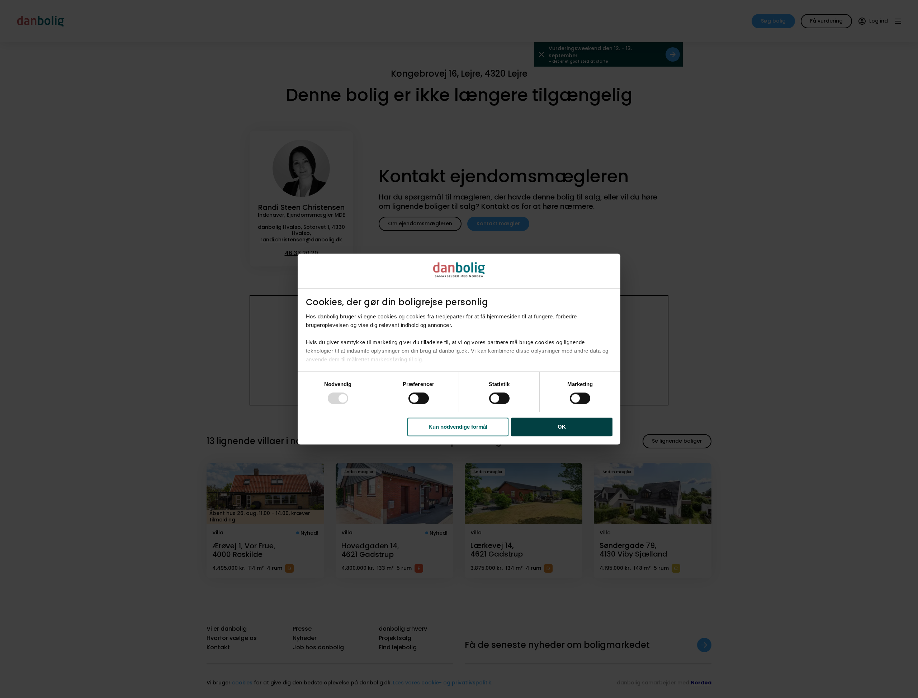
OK (562, 427)
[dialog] (459, 349)
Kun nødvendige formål (458, 427)
